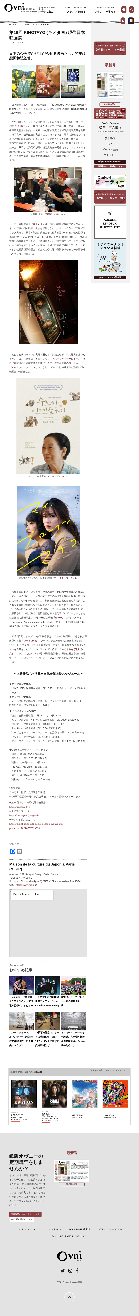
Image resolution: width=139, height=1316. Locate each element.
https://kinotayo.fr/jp (19, 807)
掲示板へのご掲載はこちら (110, 166)
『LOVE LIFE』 (29, 640)
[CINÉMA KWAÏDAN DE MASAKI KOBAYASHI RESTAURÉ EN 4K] (19, 1122)
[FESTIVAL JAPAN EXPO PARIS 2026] (80, 1122)
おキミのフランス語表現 (110, 277)
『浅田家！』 (21, 126)
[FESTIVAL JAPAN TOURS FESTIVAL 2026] (111, 1122)
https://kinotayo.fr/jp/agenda (24, 815)
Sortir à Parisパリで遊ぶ (47, 9)
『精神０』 (59, 617)
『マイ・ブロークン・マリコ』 (26, 367)
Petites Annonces (110, 127)
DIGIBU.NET (37, 1072)
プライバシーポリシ (110, 1229)
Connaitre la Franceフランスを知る (76, 9)
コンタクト (55, 1229)
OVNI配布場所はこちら (21, 1219)
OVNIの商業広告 (80, 1229)
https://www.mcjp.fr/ (26, 884)
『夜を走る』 (38, 224)
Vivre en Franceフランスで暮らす (105, 9)
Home (12, 24)
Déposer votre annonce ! (110, 161)
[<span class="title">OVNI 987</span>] (110, 85)
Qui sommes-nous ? (69, 1236)
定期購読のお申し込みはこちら (25, 1214)
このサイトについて (28, 1229)
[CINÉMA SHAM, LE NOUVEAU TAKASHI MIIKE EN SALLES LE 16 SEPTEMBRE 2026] (50, 1122)
